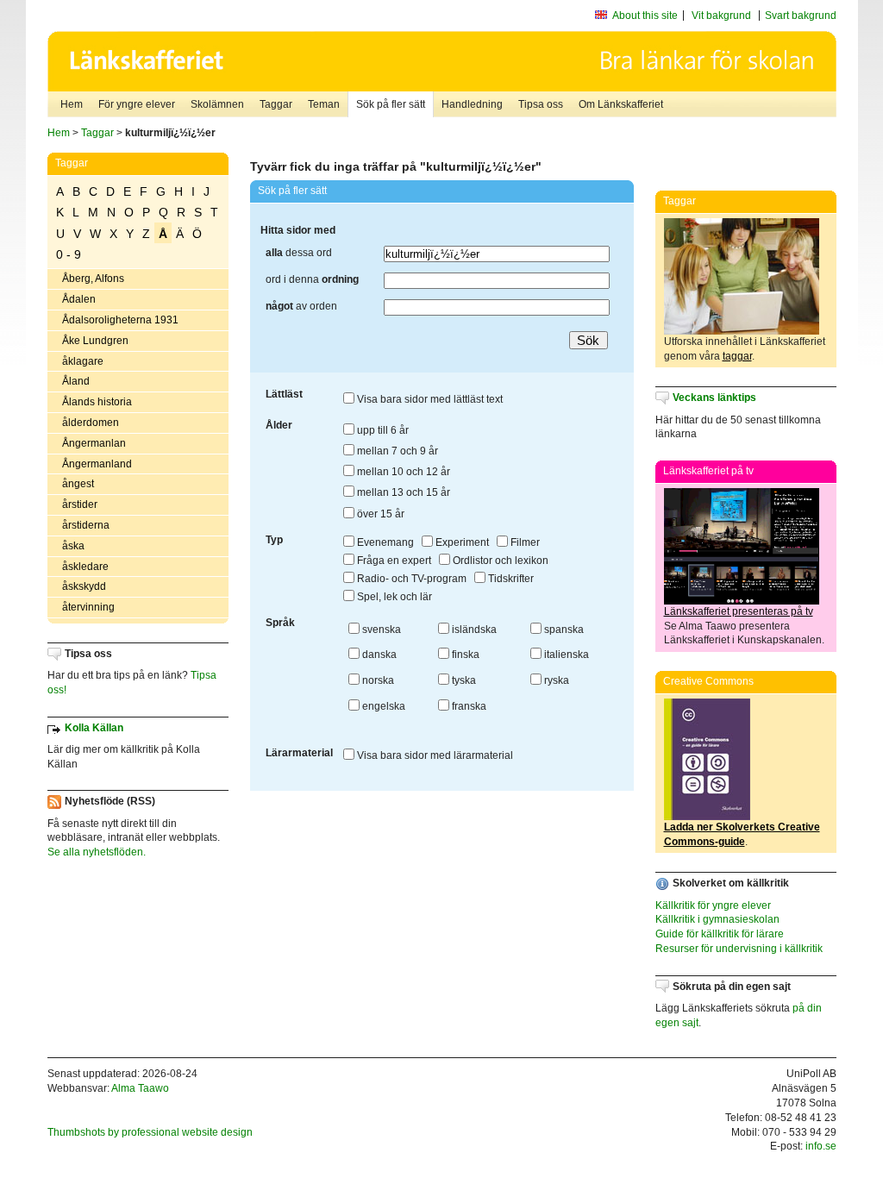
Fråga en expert (392, 561)
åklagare (82, 361)
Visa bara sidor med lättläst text (428, 399)
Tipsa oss (540, 104)
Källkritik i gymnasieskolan (717, 919)
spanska (563, 629)
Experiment (461, 542)
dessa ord (299, 253)
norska (377, 680)
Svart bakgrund (800, 15)
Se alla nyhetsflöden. (96, 852)
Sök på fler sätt (390, 104)
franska (467, 706)
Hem (71, 104)
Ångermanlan (94, 443)
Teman (324, 104)
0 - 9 (68, 254)
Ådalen (79, 299)
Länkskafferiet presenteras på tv (738, 611)
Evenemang (384, 542)
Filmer (524, 542)
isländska (473, 629)
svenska (380, 629)
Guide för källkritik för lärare (719, 934)
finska (464, 655)
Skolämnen (217, 104)
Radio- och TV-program (410, 579)
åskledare (85, 567)
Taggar (276, 104)
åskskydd (84, 586)
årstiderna (86, 525)
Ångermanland (97, 464)
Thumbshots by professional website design (150, 1132)
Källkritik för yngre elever (713, 905)
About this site (645, 15)
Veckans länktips (714, 398)
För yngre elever (136, 104)
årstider (79, 504)
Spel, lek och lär (393, 597)
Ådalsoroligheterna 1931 (120, 320)
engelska (382, 706)
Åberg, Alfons (93, 279)
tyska (462, 680)
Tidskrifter (509, 579)
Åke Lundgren (95, 341)
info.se (820, 1146)
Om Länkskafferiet (621, 104)
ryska (555, 680)
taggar (737, 356)
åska (73, 546)
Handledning (472, 104)
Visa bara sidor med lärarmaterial (433, 755)
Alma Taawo (140, 1088)
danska (378, 655)
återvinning (88, 607)
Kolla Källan (94, 728)
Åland (76, 381)
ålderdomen (90, 423)
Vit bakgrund (721, 15)
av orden (301, 306)
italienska (565, 655)
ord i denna (312, 279)
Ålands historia (97, 402)
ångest (78, 484)
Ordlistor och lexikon (499, 561)
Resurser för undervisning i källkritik (739, 949)
